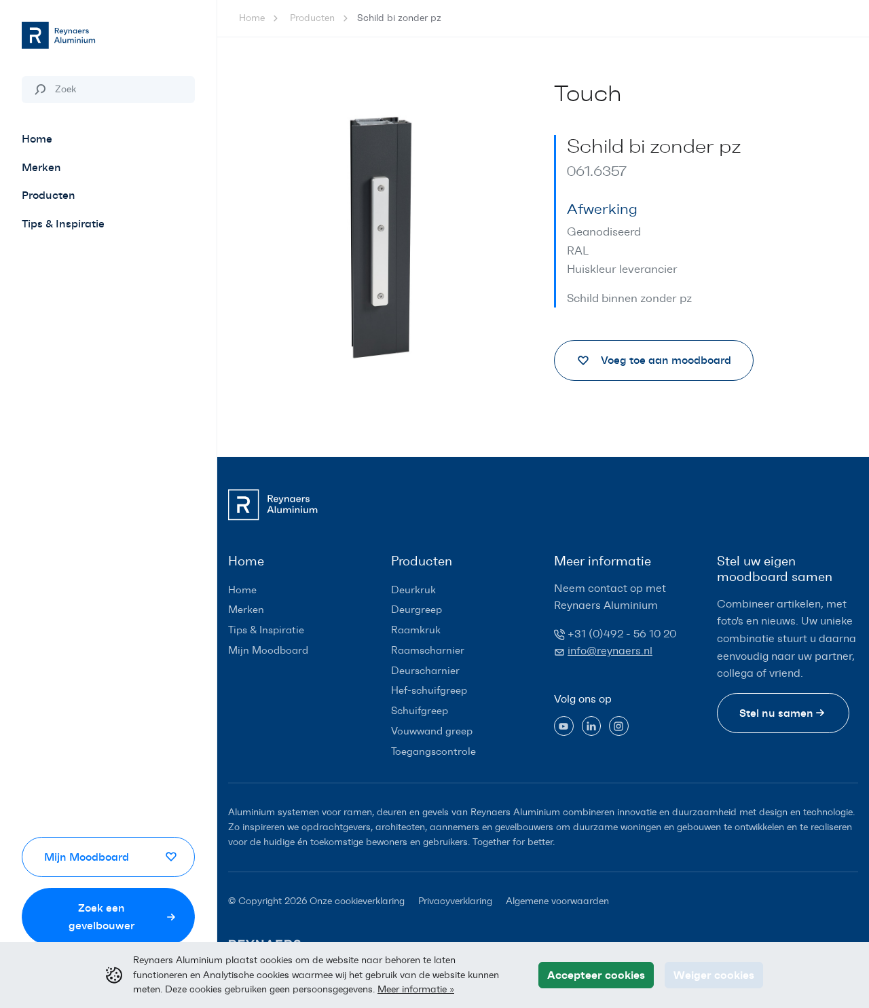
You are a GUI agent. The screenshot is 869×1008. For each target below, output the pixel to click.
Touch (588, 94)
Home (252, 18)
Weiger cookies (713, 975)
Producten (312, 18)
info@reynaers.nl (610, 650)
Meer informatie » (415, 989)
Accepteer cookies (596, 975)
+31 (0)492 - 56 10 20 (622, 633)
